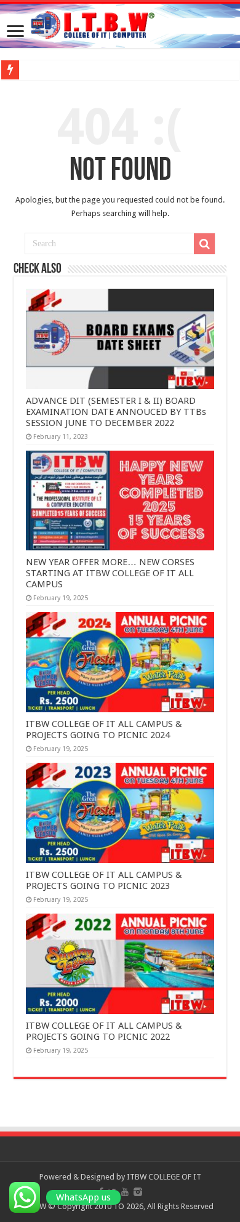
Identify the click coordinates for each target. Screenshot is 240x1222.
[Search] (204, 243)
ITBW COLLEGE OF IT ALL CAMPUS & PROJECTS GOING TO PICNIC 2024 (104, 729)
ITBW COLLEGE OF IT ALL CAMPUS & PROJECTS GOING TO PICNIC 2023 (104, 880)
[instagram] (137, 1191)
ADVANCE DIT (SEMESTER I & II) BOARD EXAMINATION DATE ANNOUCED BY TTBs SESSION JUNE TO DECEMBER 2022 (116, 411)
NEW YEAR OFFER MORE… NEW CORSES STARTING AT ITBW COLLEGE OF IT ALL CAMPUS (110, 573)
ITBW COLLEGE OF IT (164, 1176)
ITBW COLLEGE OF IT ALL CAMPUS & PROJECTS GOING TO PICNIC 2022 (104, 1031)
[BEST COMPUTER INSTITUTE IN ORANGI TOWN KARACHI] (120, 25)
